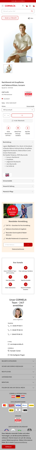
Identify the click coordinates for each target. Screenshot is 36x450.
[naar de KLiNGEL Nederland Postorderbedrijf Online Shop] (23, 397)
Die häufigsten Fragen (17, 355)
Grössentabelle (30, 106)
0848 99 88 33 (17, 334)
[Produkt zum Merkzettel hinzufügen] (22, 115)
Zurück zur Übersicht (11, 18)
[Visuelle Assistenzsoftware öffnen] (29, 430)
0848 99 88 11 (17, 326)
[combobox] (18, 11)
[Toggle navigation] (2, 6)
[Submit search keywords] (32, 11)
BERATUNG (5, 382)
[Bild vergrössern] (29, 59)
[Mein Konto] (23, 6)
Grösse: (4, 106)
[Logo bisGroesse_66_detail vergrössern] (7, 175)
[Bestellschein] (30, 6)
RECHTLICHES (6, 371)
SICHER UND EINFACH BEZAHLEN (12, 366)
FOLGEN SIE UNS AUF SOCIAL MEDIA (13, 387)
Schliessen (8, 447)
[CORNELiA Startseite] (10, 6)
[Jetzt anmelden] (28, 245)
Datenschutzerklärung (20, 442)
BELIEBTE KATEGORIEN (9, 361)
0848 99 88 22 (17, 330)
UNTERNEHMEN (7, 377)
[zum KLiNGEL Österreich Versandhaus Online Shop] (13, 397)
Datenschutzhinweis (18, 249)
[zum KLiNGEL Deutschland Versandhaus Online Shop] (18, 396)
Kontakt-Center (15, 351)
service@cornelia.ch (16, 344)
